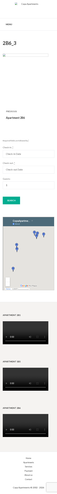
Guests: (6, 178)
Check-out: (9, 163)
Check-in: (8, 147)
